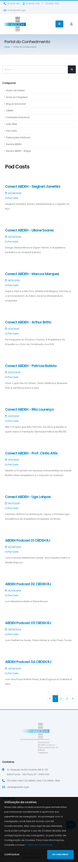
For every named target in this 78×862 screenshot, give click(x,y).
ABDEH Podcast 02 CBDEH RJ (28, 584)
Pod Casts (11, 130)
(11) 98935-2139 (32, 3)
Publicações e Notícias (18, 137)
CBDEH (9, 110)
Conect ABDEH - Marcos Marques (32, 273)
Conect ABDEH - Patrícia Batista (30, 365)
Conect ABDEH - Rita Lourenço (29, 409)
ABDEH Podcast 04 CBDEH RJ (28, 661)
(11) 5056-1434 (13, 3)
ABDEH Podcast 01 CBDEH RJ (27, 540)
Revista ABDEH (13, 144)
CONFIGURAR (11, 854)
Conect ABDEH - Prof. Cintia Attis (31, 453)
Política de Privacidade (38, 845)
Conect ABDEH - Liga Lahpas (28, 496)
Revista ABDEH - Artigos (18, 151)
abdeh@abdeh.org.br (16, 10)
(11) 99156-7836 (52, 3)
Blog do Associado (16, 103)
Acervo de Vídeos (15, 90)
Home (7, 47)
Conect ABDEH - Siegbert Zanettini (32, 186)
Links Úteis (11, 124)
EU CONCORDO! (60, 854)
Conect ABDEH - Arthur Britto (28, 322)
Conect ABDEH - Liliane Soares (29, 230)
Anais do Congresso (17, 97)
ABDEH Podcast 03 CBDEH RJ (28, 623)
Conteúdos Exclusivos (18, 117)
